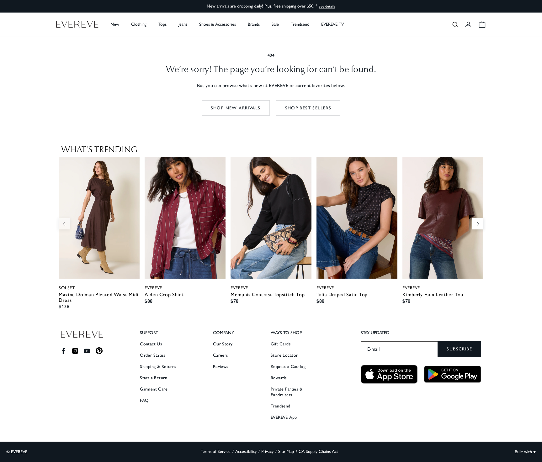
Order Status (152, 355)
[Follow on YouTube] (87, 350)
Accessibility (246, 451)
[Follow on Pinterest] (99, 350)
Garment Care (153, 389)
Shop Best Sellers (308, 108)
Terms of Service (216, 451)
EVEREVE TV (332, 24)
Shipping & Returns (158, 366)
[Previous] (64, 223)
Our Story (223, 344)
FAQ (144, 400)
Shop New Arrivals (236, 108)
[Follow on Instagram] (75, 350)
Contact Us (151, 344)
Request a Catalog (288, 366)
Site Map (286, 451)
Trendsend (300, 24)
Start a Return (153, 378)
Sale (275, 24)
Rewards (279, 378)
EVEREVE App (284, 417)
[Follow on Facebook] (63, 350)
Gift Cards (280, 344)
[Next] (477, 223)
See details (327, 6)
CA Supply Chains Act (318, 451)
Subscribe (459, 349)
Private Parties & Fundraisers (286, 391)
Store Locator (284, 355)
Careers (220, 355)
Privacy (267, 451)
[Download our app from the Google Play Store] (452, 374)
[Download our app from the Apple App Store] (389, 374)
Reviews (220, 366)
